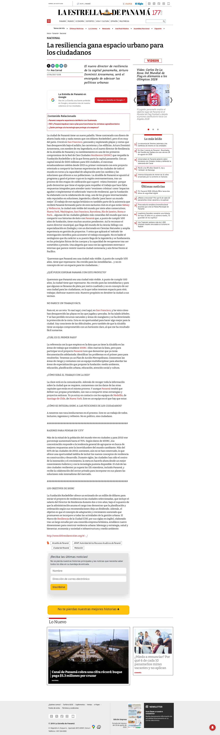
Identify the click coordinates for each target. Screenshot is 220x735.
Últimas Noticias (77, 29)
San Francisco (81, 211)
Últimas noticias (153, 186)
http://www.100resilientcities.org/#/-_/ (67, 535)
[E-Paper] (127, 3)
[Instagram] (163, 4)
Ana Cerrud (56, 70)
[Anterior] (135, 100)
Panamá (90, 218)
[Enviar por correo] (65, 65)
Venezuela (106, 29)
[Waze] (99, 727)
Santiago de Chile (56, 398)
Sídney (125, 205)
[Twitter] (48, 65)
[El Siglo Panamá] (139, 3)
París (49, 215)
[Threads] (149, 4)
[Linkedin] (61, 65)
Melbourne (54, 208)
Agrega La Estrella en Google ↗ (111, 100)
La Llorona (92, 29)
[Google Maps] (93, 727)
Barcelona (95, 211)
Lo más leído (153, 139)
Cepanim (158, 29)
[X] (154, 4)
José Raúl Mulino (122, 29)
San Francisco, (75, 142)
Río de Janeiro (109, 211)
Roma (120, 211)
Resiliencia (63, 518)
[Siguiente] (171, 100)
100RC (83, 347)
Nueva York (53, 211)
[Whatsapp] (57, 65)
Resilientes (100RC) (101, 155)
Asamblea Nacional (141, 29)
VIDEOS (153, 60)
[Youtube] (168, 4)
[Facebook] (158, 4)
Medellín (118, 395)
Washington (66, 211)
